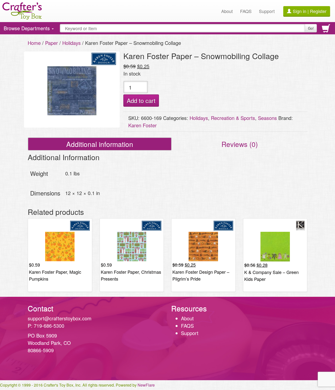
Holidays (71, 42)
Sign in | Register (309, 11)
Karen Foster (142, 125)
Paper (51, 42)
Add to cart (141, 100)
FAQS (246, 11)
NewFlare (146, 385)
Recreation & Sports (233, 117)
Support (267, 11)
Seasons (267, 117)
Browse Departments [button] (27, 29)
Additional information (99, 144)
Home (34, 42)
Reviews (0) (239, 144)
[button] (287, 338)
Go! (311, 28)
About (227, 11)
